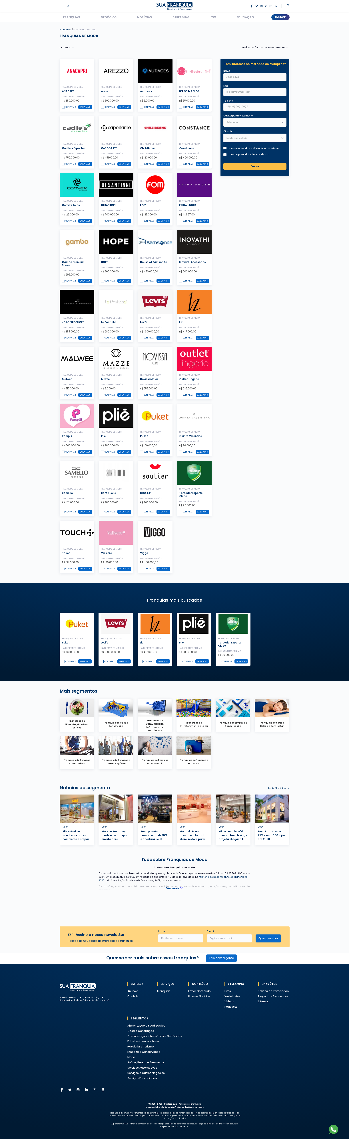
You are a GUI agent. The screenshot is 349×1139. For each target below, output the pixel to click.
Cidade (227, 131)
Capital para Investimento (238, 115)
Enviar (255, 166)
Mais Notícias (277, 788)
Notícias (144, 17)
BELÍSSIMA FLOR (189, 91)
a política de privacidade (263, 148)
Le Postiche (108, 322)
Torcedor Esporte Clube (191, 494)
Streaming (181, 17)
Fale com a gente (221, 958)
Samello (67, 493)
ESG (213, 17)
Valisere (106, 553)
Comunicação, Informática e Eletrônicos (154, 1036)
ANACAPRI (68, 91)
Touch (66, 553)
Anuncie (280, 17)
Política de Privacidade (273, 991)
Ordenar (65, 47)
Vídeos (229, 1001)
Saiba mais (85, 107)
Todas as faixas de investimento (263, 47)
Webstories (232, 996)
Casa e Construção (140, 1031)
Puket (144, 436)
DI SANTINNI (108, 205)
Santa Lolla (108, 493)
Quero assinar (268, 938)
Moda (131, 1057)
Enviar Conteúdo (199, 991)
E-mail (210, 931)
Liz (181, 322)
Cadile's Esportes (73, 148)
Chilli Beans (147, 148)
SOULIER (145, 493)
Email (226, 85)
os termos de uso (258, 154)
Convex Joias (71, 205)
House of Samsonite (153, 262)
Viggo (144, 553)
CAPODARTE (109, 148)
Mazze (105, 379)
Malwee (67, 379)
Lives (227, 991)
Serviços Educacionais (142, 1078)
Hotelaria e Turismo (140, 1046)
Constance (186, 148)
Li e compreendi (254, 148)
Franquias (71, 17)
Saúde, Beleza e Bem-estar (146, 1062)
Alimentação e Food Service (146, 1025)
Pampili (67, 436)
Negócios (109, 17)
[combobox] (252, 138)
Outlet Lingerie (189, 379)
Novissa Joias (149, 379)
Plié (103, 436)
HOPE (104, 262)
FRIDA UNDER (187, 205)
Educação (245, 17)
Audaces (146, 91)
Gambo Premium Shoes (73, 263)
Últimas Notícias (199, 996)
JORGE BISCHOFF (73, 322)
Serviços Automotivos (142, 1067)
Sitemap (264, 1001)
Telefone (228, 100)
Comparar (70, 107)
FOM (143, 205)
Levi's (143, 322)
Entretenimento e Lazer (143, 1041)
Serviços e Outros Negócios (146, 1073)
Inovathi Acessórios (192, 262)
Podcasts (230, 1007)
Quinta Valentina (190, 436)
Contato (133, 996)
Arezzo (105, 91)
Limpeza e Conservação (143, 1052)
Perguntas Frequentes (273, 996)
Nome (226, 70)
